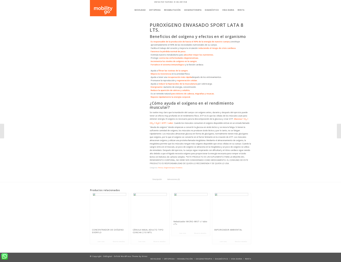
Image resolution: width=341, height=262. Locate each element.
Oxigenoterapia (169, 168)
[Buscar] (248, 10)
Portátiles (179, 168)
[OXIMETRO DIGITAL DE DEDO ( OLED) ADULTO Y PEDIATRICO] (339, 131)
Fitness (160, 168)
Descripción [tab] (157, 179)
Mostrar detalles (118, 241)
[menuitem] (140, 10)
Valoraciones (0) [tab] (173, 179)
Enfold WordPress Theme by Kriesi (131, 256)
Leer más (101, 241)
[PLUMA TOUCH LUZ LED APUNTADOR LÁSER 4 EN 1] (2, 131)
